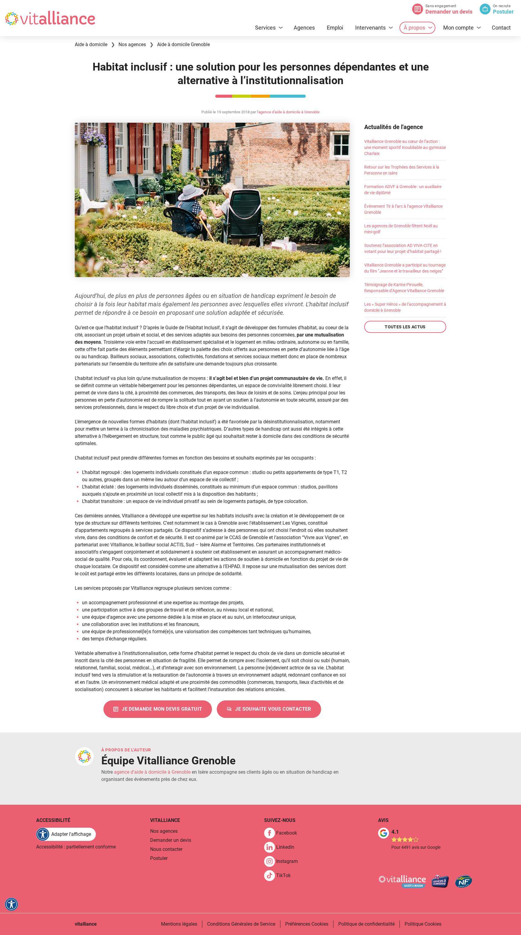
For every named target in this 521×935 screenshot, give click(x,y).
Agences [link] (304, 27)
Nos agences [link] (164, 831)
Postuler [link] (159, 858)
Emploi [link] (335, 27)
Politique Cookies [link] (423, 924)
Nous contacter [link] (166, 849)
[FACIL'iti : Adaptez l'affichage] (11, 904)
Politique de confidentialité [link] (366, 924)
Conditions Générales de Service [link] (241, 924)
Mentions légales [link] (179, 924)
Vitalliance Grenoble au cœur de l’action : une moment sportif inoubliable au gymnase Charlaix (405, 147)
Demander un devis (448, 11)
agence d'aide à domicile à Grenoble (289, 112)
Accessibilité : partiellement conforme (76, 847)
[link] (157, 709)
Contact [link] (501, 27)
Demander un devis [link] (170, 840)
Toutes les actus (405, 326)
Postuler (503, 11)
